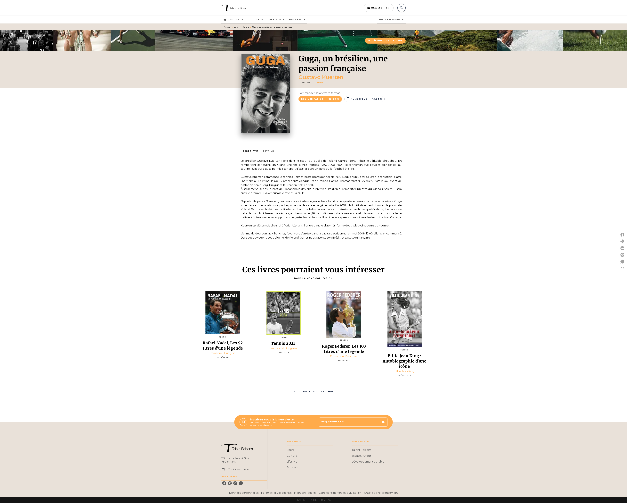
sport (237, 27)
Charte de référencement (381, 492)
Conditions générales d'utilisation (340, 492)
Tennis (246, 27)
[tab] (224, 19)
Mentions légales (305, 492)
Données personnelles (243, 492)
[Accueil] (235, 7)
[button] (379, 8)
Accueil (227, 27)
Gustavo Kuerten (320, 77)
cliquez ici (267, 425)
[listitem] (224, 483)
